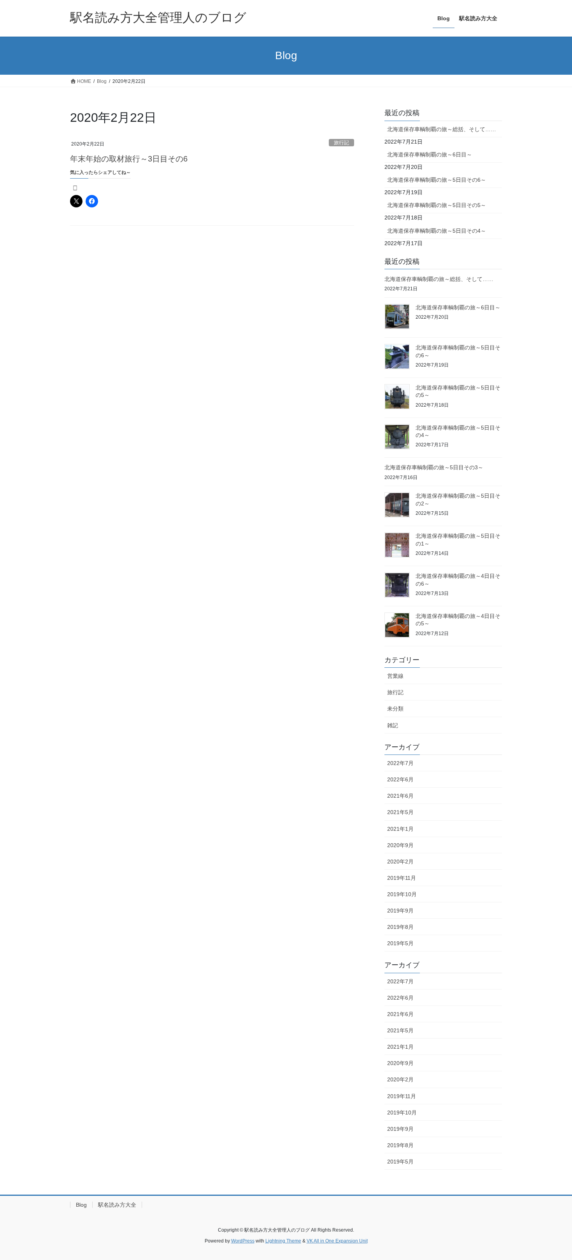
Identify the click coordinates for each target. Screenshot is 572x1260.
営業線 (395, 676)
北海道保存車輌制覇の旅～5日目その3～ (433, 467)
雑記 (392, 725)
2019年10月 (402, 894)
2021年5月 (400, 812)
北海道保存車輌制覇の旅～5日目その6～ (436, 180)
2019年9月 (400, 910)
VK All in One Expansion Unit (337, 1241)
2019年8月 (400, 927)
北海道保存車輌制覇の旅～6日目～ (429, 154)
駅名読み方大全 (117, 1205)
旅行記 (341, 143)
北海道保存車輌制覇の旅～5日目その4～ (436, 231)
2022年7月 (400, 763)
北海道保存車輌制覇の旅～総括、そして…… (441, 129)
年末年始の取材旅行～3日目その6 (129, 158)
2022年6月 (400, 779)
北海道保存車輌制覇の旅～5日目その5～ (436, 205)
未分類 (395, 708)
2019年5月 (400, 943)
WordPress (242, 1241)
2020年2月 (400, 861)
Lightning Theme (283, 1241)
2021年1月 (400, 829)
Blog (81, 1205)
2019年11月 (401, 878)
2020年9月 (400, 845)
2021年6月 (400, 796)
